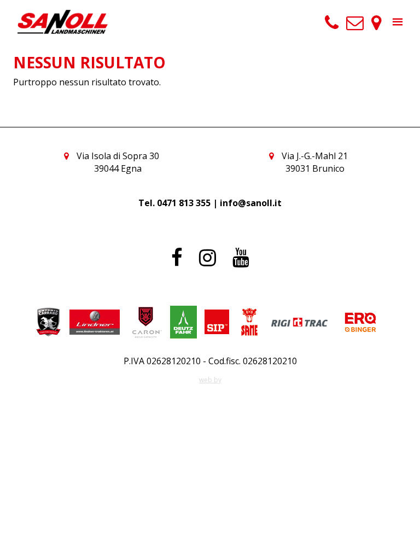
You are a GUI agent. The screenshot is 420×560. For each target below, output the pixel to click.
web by (210, 379)
